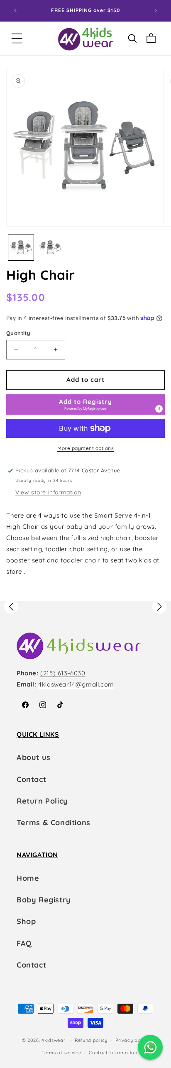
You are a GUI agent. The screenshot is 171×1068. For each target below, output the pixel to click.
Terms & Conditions (53, 822)
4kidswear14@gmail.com (76, 684)
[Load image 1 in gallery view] (21, 247)
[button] (16, 38)
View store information (48, 492)
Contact (31, 779)
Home (28, 878)
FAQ (24, 943)
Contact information (113, 1053)
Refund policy (91, 1040)
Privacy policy (132, 1040)
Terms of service (61, 1053)
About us (34, 757)
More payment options (85, 448)
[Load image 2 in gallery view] (50, 247)
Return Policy (42, 801)
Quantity (18, 333)
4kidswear (53, 1040)
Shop (26, 921)
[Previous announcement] (15, 11)
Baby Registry (44, 899)
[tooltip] (159, 409)
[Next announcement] (156, 11)
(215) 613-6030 (62, 673)
